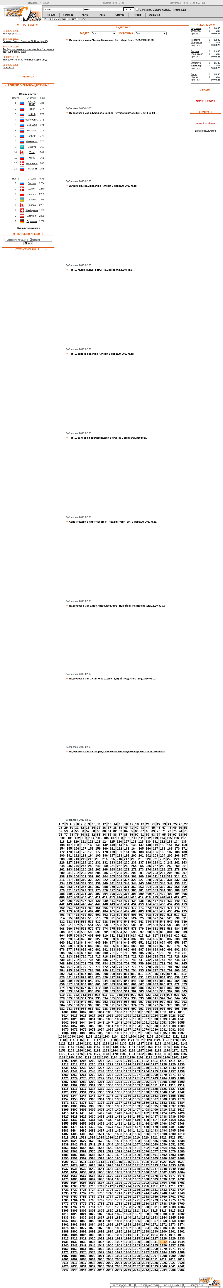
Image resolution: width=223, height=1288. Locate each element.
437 (155, 900)
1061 (109, 1026)
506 (134, 914)
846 (119, 981)
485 (112, 911)
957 (141, 1001)
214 (105, 859)
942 (162, 998)
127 (126, 841)
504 (119, 914)
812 (133, 974)
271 (126, 869)
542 (134, 921)
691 (169, 949)
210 (76, 859)
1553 (65, 1148)
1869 (136, 1224)
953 (112, 1001)
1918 (74, 1238)
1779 (82, 1203)
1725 (100, 1189)
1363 (118, 1099)
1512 (73, 1137)
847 (126, 981)
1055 (181, 1022)
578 (134, 928)
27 (186, 824)
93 (153, 834)
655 (169, 942)
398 (134, 894)
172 (62, 852)
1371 (65, 1102)
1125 (165, 1040)
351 (184, 883)
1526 (74, 1141)
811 (126, 974)
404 (177, 894)
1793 (82, 1207)
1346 (91, 1095)
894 (76, 991)
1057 (74, 1026)
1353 (154, 1095)
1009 (145, 1012)
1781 (100, 1203)
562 (148, 925)
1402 (91, 1109)
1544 (109, 1144)
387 (184, 890)
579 (141, 928)
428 (90, 900)
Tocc (32, 152)
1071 (74, 1029)
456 (162, 904)
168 (162, 848)
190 (62, 855)
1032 (100, 1019)
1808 (91, 1210)
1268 (145, 1075)
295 (169, 873)
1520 (145, 1137)
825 (98, 977)
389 (69, 894)
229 (83, 862)
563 (155, 925)
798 (162, 970)
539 (112, 921)
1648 (163, 1169)
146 (134, 845)
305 (112, 876)
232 (105, 862)
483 (98, 911)
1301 (65, 1085)
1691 (172, 1179)
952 (105, 1001)
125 (112, 841)
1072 (82, 1029)
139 (83, 845)
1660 (145, 1172)
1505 (136, 1134)
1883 (136, 1228)
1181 (131, 1054)
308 (134, 876)
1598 (91, 1158)
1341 (172, 1092)
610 (105, 935)
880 (105, 987)
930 (76, 998)
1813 (136, 1210)
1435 (136, 1116)
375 (98, 890)
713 (69, 956)
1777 (65, 1203)
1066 (154, 1026)
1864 (91, 1224)
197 (112, 855)
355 (83, 887)
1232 (74, 1068)
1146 (88, 1047)
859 (83, 984)
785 (69, 970)
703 (126, 953)
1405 (118, 1109)
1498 (74, 1134)
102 (77, 838)
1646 (145, 1169)
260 (177, 866)
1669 (100, 1175)
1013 (180, 1012)
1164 (114, 1050)
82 (93, 834)
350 (177, 883)
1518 (127, 1137)
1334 (109, 1092)
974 (134, 1005)
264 (76, 869)
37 (109, 827)
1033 (109, 1019)
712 (62, 956)
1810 (109, 1210)
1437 (154, 1116)
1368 (163, 1099)
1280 (127, 1078)
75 (186, 831)
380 (134, 890)
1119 (113, 1040)
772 (105, 967)
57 (88, 831)
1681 (82, 1179)
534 (76, 921)
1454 (181, 1120)
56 (82, 831)
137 (69, 845)
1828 (145, 1214)
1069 (181, 1026)
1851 (100, 1221)
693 (184, 949)
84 (104, 834)
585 (184, 928)
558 (119, 925)
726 (162, 956)
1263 (100, 1075)
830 (134, 977)
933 (98, 998)
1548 (145, 1144)
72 (169, 831)
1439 (172, 1116)
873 (184, 984)
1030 (82, 1019)
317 (69, 880)
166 (148, 848)
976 (148, 1005)
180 (119, 852)
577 (126, 928)
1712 (109, 1186)
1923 (118, 1238)
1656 (109, 1172)
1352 (145, 1095)
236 (134, 862)
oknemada (31, 163)
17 (131, 824)
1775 (172, 1200)
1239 (136, 1068)
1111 (175, 1036)
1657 (118, 1172)
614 (133, 935)
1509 (172, 1134)
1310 (145, 1085)
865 (126, 984)
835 (169, 977)
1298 (163, 1081)
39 (120, 827)
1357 (65, 1099)
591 (98, 932)
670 (148, 946)
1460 (109, 1123)
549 (184, 921)
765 (184, 963)
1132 (97, 1043)
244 (62, 866)
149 (155, 845)
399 (141, 894)
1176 (88, 1054)
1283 (154, 1078)
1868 (127, 1224)
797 (155, 970)
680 (90, 949)
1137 (140, 1043)
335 (69, 883)
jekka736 (32, 125)
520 (105, 918)
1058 (82, 1026)
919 (126, 994)
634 (148, 939)
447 (98, 904)
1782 (109, 1203)
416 (133, 897)
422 (176, 897)
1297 (154, 1081)
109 (127, 838)
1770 (127, 1200)
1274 (74, 1078)
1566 (181, 1148)
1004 (100, 1012)
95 (164, 834)
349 (169, 883)
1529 (100, 1141)
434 (134, 900)
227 (69, 862)
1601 (118, 1158)
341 (112, 883)
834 (162, 977)
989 (112, 1008)
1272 (181, 1075)
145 (126, 845)
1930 (181, 1238)
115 (169, 838)
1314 (180, 1085)
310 (148, 876)
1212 (145, 1061)
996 (162, 1008)
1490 (127, 1130)
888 (162, 987)
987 (98, 1008)
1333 (100, 1092)
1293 (118, 1081)
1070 (65, 1029)
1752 (91, 1196)
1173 (62, 1054)
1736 (74, 1193)
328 (148, 880)
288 (119, 873)
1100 (80, 1036)
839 (69, 981)
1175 (79, 1054)
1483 (65, 1130)
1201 (175, 1057)
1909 (118, 1235)
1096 (172, 1033)
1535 (154, 1141)
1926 (145, 1238)
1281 (136, 1078)
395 (112, 894)
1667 (82, 1175)
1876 (74, 1228)
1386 (74, 1106)
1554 (74, 1148)
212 (90, 859)
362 (134, 887)
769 (83, 967)
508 (148, 914)
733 (83, 960)
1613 (100, 1162)
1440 (181, 1116)
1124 (157, 1040)
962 (177, 1001)
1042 (65, 1022)
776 (134, 967)
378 (119, 890)
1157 (184, 1047)
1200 (166, 1057)
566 (177, 925)
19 (142, 824)
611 (112, 935)
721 (126, 956)
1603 (136, 1158)
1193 (105, 1057)
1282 (145, 1078)
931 (83, 998)
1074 (100, 1029)
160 (105, 848)
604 (62, 935)
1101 (89, 1036)
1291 (100, 1081)
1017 (91, 1015)
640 (62, 942)
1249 (100, 1071)
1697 (100, 1182)
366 (162, 887)
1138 (149, 1043)
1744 (145, 1193)
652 (148, 942)
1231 (65, 1068)
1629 (118, 1165)
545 (155, 921)
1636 (181, 1165)
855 (184, 981)
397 (126, 894)
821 (69, 977)
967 (83, 1005)
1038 (154, 1019)
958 (148, 1001)
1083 (181, 1029)
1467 (172, 1123)
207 (184, 855)
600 (162, 932)
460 (62, 907)
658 (62, 946)
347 (155, 883)
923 (155, 994)
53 (66, 831)
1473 (100, 1127)
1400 (74, 1109)
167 (155, 848)
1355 (172, 1095)
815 (155, 974)
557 (112, 925)
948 (76, 1001)
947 (69, 1001)
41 (131, 827)
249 (98, 866)
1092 (136, 1033)
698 (90, 953)
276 (162, 869)
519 (98, 918)
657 (184, 942)
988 (105, 1008)
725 (155, 956)
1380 (145, 1102)
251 (112, 866)
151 (169, 845)
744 (162, 960)
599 (155, 932)
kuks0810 (32, 130)
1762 (181, 1196)
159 (98, 848)
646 (105, 942)
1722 (74, 1189)
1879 (100, 1228)
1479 (154, 1127)
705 (141, 953)
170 (177, 848)
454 (148, 904)
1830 (163, 1214)
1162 (97, 1050)
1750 (74, 1196)
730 (62, 960)
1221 (100, 1064)
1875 (65, 1228)
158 (90, 848)
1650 (181, 1169)
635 (155, 939)
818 (176, 974)
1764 (74, 1200)
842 (90, 981)
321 (98, 880)
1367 (154, 1099)
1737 (82, 1193)
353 (69, 887)
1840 (127, 1217)
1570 (91, 1151)
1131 (88, 1043)
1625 (82, 1165)
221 (155, 859)
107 (113, 838)
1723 (82, 1189)
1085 (74, 1033)
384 (162, 890)
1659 (136, 1172)
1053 (163, 1022)
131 (155, 841)
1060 (100, 1026)
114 (162, 838)
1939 (136, 1242)
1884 (145, 1228)
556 (105, 925)
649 (126, 942)
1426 (181, 1113)
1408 (145, 1109)
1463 (136, 1123)
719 (112, 956)
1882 (127, 1228)
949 (83, 1001)
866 (134, 984)
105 (98, 838)
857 (69, 984)
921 (141, 994)
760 (148, 963)
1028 (65, 1019)
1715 (136, 1186)
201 (141, 855)
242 (177, 862)
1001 (74, 1012)
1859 (172, 1221)
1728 (127, 1189)
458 (177, 904)
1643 (118, 1169)
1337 (136, 1092)
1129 (71, 1043)
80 (82, 834)
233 (112, 862)
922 (148, 994)
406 (62, 897)
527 (155, 918)
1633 (154, 1165)
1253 (136, 1071)
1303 (82, 1085)
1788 (163, 1203)
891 (184, 987)
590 (90, 932)
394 (105, 894)
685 (126, 949)
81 (88, 834)
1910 (127, 1235)
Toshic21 (32, 136)
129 (141, 841)
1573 (118, 1151)
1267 (136, 1075)
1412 (180, 1109)
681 (98, 949)
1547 (136, 1144)
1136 (131, 1043)
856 (62, 984)
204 (162, 855)
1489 (118, 1130)
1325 (154, 1088)
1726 (109, 1189)
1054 (172, 1022)
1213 (154, 1061)
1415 (82, 1113)
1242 (163, 1068)
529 (169, 918)
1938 (127, 1242)
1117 (96, 1040)
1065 (145, 1026)
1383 (172, 1102)
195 (98, 855)
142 (105, 845)
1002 (82, 1012)
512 (176, 914)
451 (126, 904)
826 (105, 977)
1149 (114, 1047)
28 (60, 827)
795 (141, 970)
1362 (109, 1099)
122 (90, 841)
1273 (65, 1078)
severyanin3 (32, 119)
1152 (140, 1047)
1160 (79, 1050)
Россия (32, 183)
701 (112, 953)
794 (134, 970)
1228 (163, 1064)
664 (105, 946)
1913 (154, 1235)
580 (148, 928)
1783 (118, 1203)
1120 (122, 1040)
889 (169, 987)
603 (184, 932)
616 (148, 935)
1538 (181, 1141)
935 (112, 998)
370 (62, 890)
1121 (131, 1040)
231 (98, 862)
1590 (145, 1155)
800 (177, 970)
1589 (136, 1155)
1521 (154, 1137)
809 (112, 974)
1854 (127, 1221)
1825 (118, 1214)
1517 (118, 1137)
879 (98, 987)
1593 (172, 1155)
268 (105, 869)
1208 (109, 1061)
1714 (127, 1186)
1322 (127, 1088)
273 (141, 869)
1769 (118, 1200)
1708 (74, 1186)
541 (126, 921)
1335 (118, 1092)
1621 (172, 1162)
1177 (97, 1054)
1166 (131, 1050)
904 (148, 991)
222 (162, 859)
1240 (145, 1068)
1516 (109, 1137)
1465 (154, 1123)
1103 (106, 1036)
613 (126, 935)
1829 (154, 1214)
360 (119, 887)
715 (83, 956)
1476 (127, 1127)
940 (148, 998)
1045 (91, 1022)
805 (83, 974)
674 (177, 946)
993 (141, 1008)
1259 (65, 1075)
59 (98, 831)
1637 (65, 1169)
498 (76, 914)
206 (177, 855)
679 (83, 949)
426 (76, 900)
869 (155, 984)
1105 (123, 1036)
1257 (172, 1071)
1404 (109, 1109)
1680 (74, 1179)
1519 (136, 1137)
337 (83, 883)
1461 (118, 1123)
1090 (118, 1033)
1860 (181, 1221)
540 (119, 921)
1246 (74, 1071)
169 (169, 848)
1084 (65, 1033)
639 (184, 939)
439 (169, 900)
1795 (100, 1207)
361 (126, 887)
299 (69, 876)
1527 (82, 1141)
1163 (105, 1050)
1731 (154, 1189)
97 (175, 834)
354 (76, 887)
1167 (140, 1050)
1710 (91, 1186)
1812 (127, 1210)
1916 (180, 1235)
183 (141, 852)
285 (98, 873)
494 (177, 911)
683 (112, 949)
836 (177, 977)
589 (83, 932)
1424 (163, 1113)
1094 (154, 1033)
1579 (172, 1151)
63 (120, 831)
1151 (131, 1047)
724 (148, 956)
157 (83, 848)
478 (62, 911)
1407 (136, 1109)
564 (162, 925)
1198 (148, 1057)
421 (169, 897)
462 (76, 907)
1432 (109, 1116)
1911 (136, 1235)
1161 (88, 1050)
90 (137, 834)
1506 (145, 1134)
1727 (118, 1189)
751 (83, 963)
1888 (181, 1228)
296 (177, 873)
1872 (163, 1224)
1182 (140, 1054)
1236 (109, 1068)
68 (147, 831)
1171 (175, 1050)
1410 (163, 1109)
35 (98, 827)
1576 (145, 1151)
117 (183, 838)
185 (155, 852)
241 (169, 862)
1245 (65, 1071)
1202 (184, 1057)
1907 (100, 1235)
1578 (163, 1151)
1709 (82, 1186)
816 (162, 974)
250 (105, 866)
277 (169, 869)
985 (83, 1008)
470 (134, 907)
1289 (82, 1081)
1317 (82, 1088)
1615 (118, 1162)
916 (105, 994)
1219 (82, 1064)
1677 (172, 1175)
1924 (127, 1238)
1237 (118, 1068)
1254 (145, 1071)
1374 (91, 1102)
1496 (181, 1130)
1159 (71, 1050)
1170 (166, 1050)
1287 (65, 1081)
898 (105, 991)
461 (69, 907)
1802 (163, 1207)
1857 (154, 1221)
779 (155, 967)
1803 (172, 1207)
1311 (154, 1085)
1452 (163, 1120)
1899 (154, 1231)
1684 (109, 1179)
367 (169, 887)
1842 (145, 1217)
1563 (154, 1148)
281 (69, 873)
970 (105, 1005)
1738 (91, 1193)
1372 (74, 1102)
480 (76, 911)
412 (105, 897)
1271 (172, 1075)
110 (134, 838)
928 (62, 998)
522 (119, 918)
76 (60, 834)
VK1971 (32, 147)
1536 (163, 1141)
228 (76, 862)
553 (83, 925)
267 (98, 869)
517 (83, 918)
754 (105, 963)
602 (177, 932)
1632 (145, 1165)
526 (148, 918)
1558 (109, 1148)
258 (162, 866)
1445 (100, 1120)
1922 (109, 1238)
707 (155, 953)
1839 (118, 1217)
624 (76, 939)
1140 (166, 1043)
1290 (91, 1081)
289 (126, 873)
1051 (145, 1022)
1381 (154, 1102)
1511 (65, 1137)
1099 (71, 1036)
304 (105, 876)
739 (126, 960)
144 (119, 845)
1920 (91, 1238)
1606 (163, 1158)
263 (69, 869)
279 (184, 869)
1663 (172, 1172)
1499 (82, 1134)
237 (141, 862)
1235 (100, 1068)
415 (126, 897)
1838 (109, 1217)
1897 (136, 1231)
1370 (181, 1099)
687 (141, 949)
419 (155, 897)
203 (155, 855)
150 (162, 845)
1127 (183, 1040)
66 (137, 831)
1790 (181, 1203)
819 (184, 974)
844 (105, 981)
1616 (127, 1162)
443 (69, 904)
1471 (82, 1127)
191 (69, 855)
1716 (145, 1186)
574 (105, 928)
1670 (109, 1175)
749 (69, 963)
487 (126, 911)
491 (155, 911)
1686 (127, 1179)
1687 (136, 1179)
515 (69, 918)
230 (90, 862)
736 (105, 960)
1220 (91, 1064)
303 (98, 876)
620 (176, 935)
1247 (82, 1071)
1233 (82, 1068)
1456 (74, 1123)
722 (134, 956)
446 (90, 904)
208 (62, 859)
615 (141, 935)
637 (169, 939)
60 (104, 831)
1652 (74, 1172)
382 (148, 890)
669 (141, 946)
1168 (149, 1050)
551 (69, 925)
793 (126, 970)
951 (98, 1001)
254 (134, 866)
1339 (154, 1092)
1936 (109, 1242)
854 (177, 981)
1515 (100, 1137)
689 (155, 949)
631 (126, 939)
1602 (127, 1158)
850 (148, 981)
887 (155, 987)
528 (162, 918)
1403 (100, 1109)
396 (119, 894)
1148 (105, 1047)
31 (77, 827)
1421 (136, 1113)
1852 (109, 1221)
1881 (118, 1228)
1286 (181, 1078)
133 (169, 841)
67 (142, 831)
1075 (109, 1029)
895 (83, 991)
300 (76, 876)
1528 (91, 1141)
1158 (62, 1050)
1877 (82, 1228)
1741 (118, 1193)
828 (119, 977)
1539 (65, 1144)
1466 (163, 1123)
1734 (181, 1189)
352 (62, 887)
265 (83, 869)
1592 (163, 1155)
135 (184, 841)
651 (141, 942)
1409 (154, 1109)
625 (83, 939)
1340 (163, 1092)
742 (148, 960)
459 (184, 904)
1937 (118, 1242)
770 (90, 967)
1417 (100, 1113)
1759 (154, 1196)
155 (69, 848)
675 (184, 946)
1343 (65, 1095)
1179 (114, 1054)
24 (169, 824)
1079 (145, 1029)
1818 (180, 1210)
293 (155, 873)
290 (134, 873)
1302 (74, 1085)
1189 (70, 1057)
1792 (74, 1207)
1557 (100, 1148)
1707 (65, 1186)
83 (98, 834)
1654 (91, 1172)
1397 (172, 1106)
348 (162, 883)
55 (77, 831)
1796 (109, 1207)
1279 (118, 1078)
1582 (74, 1155)
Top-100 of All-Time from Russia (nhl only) (25, 59)
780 (162, 967)
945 (184, 998)
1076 (118, 1029)
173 (69, 852)
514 (62, 918)
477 (184, 907)
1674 (145, 1175)
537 (98, 921)
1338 (145, 1092)
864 (119, 984)
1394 (145, 1106)
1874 (181, 1224)
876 (76, 987)
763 (169, 963)
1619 (154, 1162)
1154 (158, 1047)
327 (141, 880)
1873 (172, 1224)
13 (110, 824)
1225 (136, 1064)
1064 (136, 1026)
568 (62, 928)
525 (141, 918)
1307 (118, 1085)
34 (93, 827)
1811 (118, 1210)
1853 (118, 1221)
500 (90, 914)
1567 (65, 1151)
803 (69, 974)
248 (90, 866)
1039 (163, 1019)
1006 (118, 1012)
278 (177, 869)
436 (148, 900)
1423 (154, 1113)
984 (76, 1008)
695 (69, 953)
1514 (91, 1137)
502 (105, 914)
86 (115, 834)
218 (133, 859)
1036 (136, 1019)
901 (126, 991)
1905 (82, 1235)
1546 (127, 1144)
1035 (127, 1019)
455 (155, 904)
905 (155, 991)
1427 (65, 1116)
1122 (139, 1040)
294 (162, 873)
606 (76, 935)
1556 (91, 1148)
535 (83, 921)
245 (69, 866)
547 (169, 921)
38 (115, 827)
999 (184, 1008)
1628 (109, 1165)
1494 (163, 1130)
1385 (65, 1106)
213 (97, 859)
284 (90, 873)
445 (83, 904)
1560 (127, 1148)
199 (126, 855)
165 (141, 848)
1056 (65, 1026)
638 (177, 939)
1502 (109, 1134)
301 (83, 876)
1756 (127, 1196)
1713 (118, 1186)
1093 (145, 1033)
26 (180, 824)
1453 (172, 1120)
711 (184, 953)
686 (134, 949)
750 (76, 963)
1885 (154, 1228)
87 (120, 834)
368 (177, 887)
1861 (65, 1224)
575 (112, 928)
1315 (65, 1088)
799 (169, 970)
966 (76, 1005)
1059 (91, 1026)
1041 (181, 1019)
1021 (127, 1015)
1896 (127, 1231)
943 (169, 998)
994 (148, 1008)
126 (119, 841)
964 (62, 1005)
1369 (172, 1099)
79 (77, 834)
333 (184, 880)
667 (126, 946)
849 (141, 981)
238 (148, 862)
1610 (74, 1162)
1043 (74, 1022)
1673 (136, 1175)
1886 (163, 1228)
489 (141, 911)
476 (177, 907)
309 (141, 876)
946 (62, 1001)
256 (148, 866)
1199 (157, 1057)
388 (62, 894)
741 (141, 960)
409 (83, 897)
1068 (172, 1026)
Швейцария (31, 210)
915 (97, 994)
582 (162, 928)
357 (98, 887)
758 (134, 963)
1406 (127, 1109)
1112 (184, 1036)
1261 (82, 1075)
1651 (65, 1172)
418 (148, 897)
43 (142, 827)
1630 (127, 1165)
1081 (163, 1029)
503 (112, 914)
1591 (154, 1155)
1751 (82, 1196)
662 (90, 946)
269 (112, 869)
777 (141, 967)
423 (184, 897)
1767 (100, 1200)
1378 (127, 1102)
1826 (127, 1214)
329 (155, 880)
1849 (82, 1221)
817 (169, 974)
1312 (163, 1085)
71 (164, 831)
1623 (65, 1165)
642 (76, 942)
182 (134, 852)
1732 (163, 1189)
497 (69, 914)
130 (148, 841)
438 (162, 900)
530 (177, 918)
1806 (74, 1210)
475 (169, 907)
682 (105, 949)
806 (90, 974)
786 (76, 970)
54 (71, 831)
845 (112, 981)
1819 (65, 1214)
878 (90, 987)
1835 (82, 1217)
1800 (145, 1207)
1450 (145, 1120)
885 (141, 987)
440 (177, 900)
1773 (154, 1200)
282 (76, 873)
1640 (91, 1169)
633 (141, 939)
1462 (127, 1123)
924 (162, 994)
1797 (118, 1207)
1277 (100, 1078)
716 (90, 956)
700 (105, 953)
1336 (127, 1092)
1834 (74, 1217)
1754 (109, 1196)
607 (83, 935)
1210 (127, 1061)
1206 (91, 1061)
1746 (163, 1193)
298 (62, 876)
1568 (74, 1151)
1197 (140, 1057)
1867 (118, 1224)
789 (98, 970)
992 (134, 1008)
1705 (172, 1182)
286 (105, 873)
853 (169, 981)
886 (148, 987)
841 (83, 981)
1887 (172, 1228)
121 (83, 841)
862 (105, 984)
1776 (181, 1200)
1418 (109, 1113)
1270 (163, 1075)
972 (119, 1005)
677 (69, 949)
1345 (82, 1095)
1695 (82, 1182)
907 (169, 991)
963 (184, 1001)
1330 (74, 1092)
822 (76, 977)
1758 (145, 1196)
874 (62, 987)
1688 (145, 1179)
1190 (79, 1057)
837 (184, 977)
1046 (100, 1022)
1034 (118, 1019)
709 (169, 953)
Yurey (32, 157)
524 (134, 918)
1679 (65, 1179)
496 (62, 914)
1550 (163, 1144)
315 (184, 876)
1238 (127, 1068)
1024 (154, 1015)
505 (126, 914)
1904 (74, 1235)
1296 (145, 1081)
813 (141, 974)
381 (141, 890)
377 (112, 890)
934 (105, 998)
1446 (109, 1120)
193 (83, 855)
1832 (181, 1214)
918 (119, 994)
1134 (114, 1043)
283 (83, 873)
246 (76, 866)
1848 (74, 1221)
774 (119, 967)
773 (112, 967)
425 (69, 900)
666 (119, 946)
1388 (91, 1106)
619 (169, 935)
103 (84, 838)
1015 (74, 1015)
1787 (154, 1203)
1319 (100, 1088)
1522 (163, 1137)
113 (155, 838)
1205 (82, 1061)
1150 (123, 1047)
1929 (172, 1238)
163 (126, 848)
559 (126, 925)
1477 (136, 1127)
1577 (154, 1151)
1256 (163, 1071)
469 (126, 907)
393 (98, 894)
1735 (65, 1193)
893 (69, 991)
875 (69, 987)
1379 (136, 1102)
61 (109, 831)
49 (175, 827)
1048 (118, 1022)
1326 (163, 1088)
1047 (109, 1022)
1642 (109, 1169)
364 (148, 887)
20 (148, 824)
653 (155, 942)
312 (162, 876)
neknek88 (32, 168)
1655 (100, 1172)
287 (112, 873)
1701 (136, 1182)
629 (112, 939)
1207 (100, 1061)
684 (119, 949)
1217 (65, 1064)
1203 (65, 1061)
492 (162, 911)
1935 (100, 1242)
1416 (91, 1113)
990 (119, 1008)
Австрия (31, 216)
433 (126, 900)
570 (76, 928)
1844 (163, 1217)
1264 (109, 1075)
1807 (82, 1210)
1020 (118, 1015)
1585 (100, 1155)
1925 (136, 1238)
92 (147, 834)
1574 (127, 1151)
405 (184, 894)
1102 (97, 1036)
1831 (172, 1214)
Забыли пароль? (162, 9)
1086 (82, 1033)
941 (155, 998)
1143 (62, 1047)
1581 (65, 1155)
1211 (136, 1061)
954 (119, 1001)
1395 (154, 1106)
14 (115, 824)
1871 (154, 1224)
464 (90, 907)
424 (62, 900)
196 (105, 855)
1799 (136, 1207)
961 (169, 1001)
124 (105, 841)
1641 (100, 1169)
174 (76, 852)
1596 (74, 1158)
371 (69, 890)
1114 (71, 1040)
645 (98, 942)
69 (153, 831)
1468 (181, 1123)
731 (69, 960)
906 (162, 991)
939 (141, 998)
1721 (65, 1189)
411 (97, 897)
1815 (154, 1210)
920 (133, 994)
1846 (181, 1217)
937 (126, 998)
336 (76, 883)
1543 (100, 1144)
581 (155, 928)
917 (112, 994)
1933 (82, 1242)
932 (90, 998)
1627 (100, 1165)
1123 (148, 1040)
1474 (109, 1127)
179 (112, 852)
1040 (172, 1019)
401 (155, 894)
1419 (118, 1113)
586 (62, 932)
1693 (65, 1182)
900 (119, 991)
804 (76, 974)
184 (148, 852)
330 (162, 880)
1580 (181, 1151)
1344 (74, 1095)
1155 (166, 1047)
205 (169, 855)
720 (119, 956)
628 (105, 939)
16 (126, 824)
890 (177, 987)
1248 (91, 1071)
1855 (136, 1221)
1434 (127, 1116)
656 (177, 942)
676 (62, 949)
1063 (127, 1026)
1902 (181, 1231)
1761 (172, 1196)
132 (162, 841)
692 (177, 949)
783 (184, 967)
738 (119, 960)
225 (184, 859)
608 (90, 935)
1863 (82, 1224)
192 (76, 855)
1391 (118, 1106)
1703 (154, 1182)
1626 (91, 1165)
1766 (91, 1200)
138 (76, 845)
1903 (65, 1235)
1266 (127, 1075)
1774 (163, 1200)
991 (126, 1008)
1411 (172, 1109)
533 (69, 921)
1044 (82, 1022)
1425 (172, 1113)
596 (134, 932)
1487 (100, 1130)
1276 (91, 1078)
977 (155, 1005)
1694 (74, 1182)
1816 (163, 1210)
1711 (100, 1186)
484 (105, 911)
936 (119, 998)
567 (184, 925)
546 (162, 921)
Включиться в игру (28, 228)
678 (76, 949)
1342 (181, 1092)
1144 (71, 1047)
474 (162, 907)
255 (141, 866)
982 (62, 1008)
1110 (167, 1036)
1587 (118, 1155)
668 (134, 946)
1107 (141, 1036)
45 (153, 827)
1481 (172, 1127)
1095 (163, 1033)
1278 (109, 1078)
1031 (91, 1019)
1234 (91, 1068)
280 (62, 873)
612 (119, 935)
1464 (145, 1123)
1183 (149, 1054)
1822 (91, 1214)
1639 (82, 1169)
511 (169, 914)
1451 (154, 1120)
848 (134, 981)
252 (119, 866)
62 (115, 831)
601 (169, 932)
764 (177, 963)
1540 (74, 1144)
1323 (136, 1088)
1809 (100, 1210)
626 (90, 939)
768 (76, 967)
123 (97, 841)
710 (177, 953)
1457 (82, 1123)
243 (184, 862)
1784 (127, 1203)
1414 (74, 1113)
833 (155, 977)
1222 (109, 1064)
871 (169, 984)
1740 (109, 1193)
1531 (118, 1141)
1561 (136, 1148)
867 (141, 984)
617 (155, 935)
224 (176, 859)
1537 (172, 1141)
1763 (65, 1200)
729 (184, 956)
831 (141, 977)
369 (184, 887)
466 (105, 907)
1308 (127, 1085)
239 (155, 862)
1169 (158, 1050)
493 (169, 911)
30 (71, 827)
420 (162, 897)
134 (176, 841)
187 (169, 852)
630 (119, 939)
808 (105, 974)
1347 (100, 1095)
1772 (145, 1200)
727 (169, 956)
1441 (65, 1120)
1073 (91, 1029)
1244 (181, 1068)
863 (112, 984)
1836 (91, 1217)
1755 (118, 1196)
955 (126, 1001)
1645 (136, 1169)
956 (134, 1001)
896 (90, 991)
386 (177, 890)
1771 (136, 1200)
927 (184, 994)
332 (177, 880)
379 (126, 890)
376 (105, 890)
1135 (123, 1043)
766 (62, 967)
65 (131, 831)
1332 (91, 1092)
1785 (136, 1203)
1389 (100, 1106)
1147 (97, 1047)
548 (177, 921)
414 (119, 897)
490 (148, 911)
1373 (82, 1102)
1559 (118, 1148)
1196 (131, 1057)
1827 (136, 1214)
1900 (163, 1231)
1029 (74, 1019)
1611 (82, 1162)
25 (175, 824)
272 (134, 869)
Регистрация (179, 9)
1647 (154, 1169)
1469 (65, 1127)
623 (69, 939)
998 (177, 1008)
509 (155, 914)
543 (141, 921)
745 (169, 960)
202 (148, 855)
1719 (172, 1186)
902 (134, 991)
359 (112, 887)
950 (90, 1001)
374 (90, 890)
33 (88, 827)
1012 (172, 1012)
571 (83, 928)
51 (186, 827)
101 (70, 838)
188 (177, 852)
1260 (74, 1075)
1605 (154, 1158)
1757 (136, 1196)
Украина (31, 199)
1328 (181, 1088)
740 (134, 960)
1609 (65, 1162)
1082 (172, 1029)
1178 (105, 1054)
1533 (136, 1141)
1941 (154, 1242)
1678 (181, 1175)
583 (169, 928)
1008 (136, 1012)
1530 (109, 1141)
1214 (163, 1061)
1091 (127, 1033)
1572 (109, 1151)
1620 (163, 1162)
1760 (163, 1196)
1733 (172, 1189)
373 (83, 890)
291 (141, 873)
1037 (145, 1019)
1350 (127, 1095)
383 (155, 890)
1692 (181, 1179)
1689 (154, 1179)
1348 (109, 1095)
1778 (74, 1203)
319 (83, 880)
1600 (109, 1158)
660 (76, 946)
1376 (109, 1102)
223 (169, 859)
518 (90, 918)
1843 (154, 1217)
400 (148, 894)
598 (148, 932)
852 (198, 3)
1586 (109, 1155)
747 (184, 960)
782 (177, 967)
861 (98, 984)
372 (76, 890)
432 (119, 900)
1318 (91, 1088)
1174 (71, 1054)
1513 (82, 1137)
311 (155, 876)
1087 (91, 1033)
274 (148, 869)
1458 (91, 1123)
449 (112, 904)
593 (112, 932)
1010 (154, 1012)
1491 (136, 1130)
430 (105, 900)
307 (126, 876)
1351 (136, 1095)
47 (164, 827)
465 (98, 907)
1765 (82, 1200)
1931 (65, 1242)
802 (62, 974)
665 (112, 946)
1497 (65, 1134)
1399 (65, 1109)
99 (186, 834)
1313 (172, 1085)
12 (104, 824)
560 (134, 925)
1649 (172, 1169)
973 (126, 1005)
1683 (100, 1179)
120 (76, 841)
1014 (65, 1015)
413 (112, 897)
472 (148, 907)
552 (76, 925)
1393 (136, 1106)
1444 (91, 1120)
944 (177, 998)
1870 (145, 1224)
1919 (82, 1238)
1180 (123, 1054)
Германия (32, 221)
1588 (127, 1155)
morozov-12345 (32, 103)
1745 (154, 1193)
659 (69, 946)
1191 (87, 1057)
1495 (172, 1130)
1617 (136, 1162)
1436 (145, 1116)
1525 (65, 1141)
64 (126, 831)
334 (62, 883)
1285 (172, 1078)
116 (176, 838)
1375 (100, 1102)
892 (62, 991)
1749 (65, 1196)
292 (148, 873)
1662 (163, 1172)
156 (76, 848)
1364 (127, 1099)
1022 (136, 1015)
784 (62, 970)
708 (162, 953)
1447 (118, 1120)
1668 (91, 1175)
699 (98, 953)
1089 (109, 1033)
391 (83, 894)
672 (162, 946)
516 (76, 918)
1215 (172, 1061)
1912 (145, 1235)
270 (119, 869)
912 (76, 994)
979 (169, 1005)
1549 (154, 1144)
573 (98, 928)
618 (162, 935)
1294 (127, 1081)
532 (62, 921)
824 (90, 977)
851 (155, 981)
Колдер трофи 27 (12, 33)
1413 (65, 1113)
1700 (127, 1182)
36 (104, 827)
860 (90, 984)
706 (148, 953)
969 (98, 1005)
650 (134, 942)
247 (83, 866)
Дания (32, 188)
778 (148, 967)
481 (83, 911)
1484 (74, 1130)
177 (98, 852)
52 (60, 831)
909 (184, 991)
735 (98, 960)
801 (184, 970)
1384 (181, 1102)
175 (83, 852)
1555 (82, 1148)
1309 (136, 1085)
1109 (158, 1036)
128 (133, 841)
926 (176, 994)
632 (134, 939)
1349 (118, 1095)
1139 (158, 1043)
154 (62, 848)
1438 (163, 1116)
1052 (154, 1022)
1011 (163, 1012)
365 (155, 887)
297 (184, 873)
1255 (154, 1071)
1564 (163, 1148)
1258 (181, 1071)
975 (141, 1005)
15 (120, 824)
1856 (145, 1221)
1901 (172, 1231)
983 (69, 1008)
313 (169, 876)
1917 (65, 1238)
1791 (65, 1207)
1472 (91, 1127)
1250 (109, 1071)
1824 (109, 1214)
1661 (154, 1172)
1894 (109, 1231)
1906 (91, 1235)
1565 (172, 1148)
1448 (127, 1120)
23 (164, 824)
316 (62, 880)
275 (155, 869)
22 (158, 824)
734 (90, 960)
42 (137, 827)
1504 (127, 1134)
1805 (65, 1210)
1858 (163, 1221)
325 (126, 880)
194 (90, 855)
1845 (172, 1217)
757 (126, 963)
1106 (132, 1036)
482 (90, 911)
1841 (136, 1217)
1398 (181, 1106)
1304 (91, 1085)
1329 (65, 1092)
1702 (145, 1182)
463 (83, 907)
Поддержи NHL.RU (38, 3)
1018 (100, 1015)
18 (137, 824)
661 (83, 946)
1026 (172, 1015)
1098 (62, 1036)
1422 (145, 1113)
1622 (180, 1162)
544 (148, 921)
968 (90, 1005)
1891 (82, 1231)
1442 (74, 1120)
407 (69, 897)
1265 (118, 1075)
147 (141, 845)
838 (62, 981)
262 (62, 869)
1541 (82, 1144)
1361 (100, 1099)
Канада (32, 205)
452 (134, 904)
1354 (163, 1095)
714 (76, 956)
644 (90, 942)
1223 (118, 1064)
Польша (31, 194)
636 (162, 939)
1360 (91, 1099)
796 (148, 970)
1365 (136, 1099)
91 (142, 834)
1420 (127, 1113)
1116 (88, 1040)
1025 (163, 1015)
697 (83, 953)
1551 (172, 1144)
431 (112, 900)
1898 (145, 1231)
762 (162, 963)
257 (155, 866)
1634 (163, 1165)
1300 (181, 1081)
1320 (109, 1088)
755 (112, 963)
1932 (74, 1242)
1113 (62, 1040)
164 (134, 848)
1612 (91, 1162)
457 (169, 904)
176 (90, 852)
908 (177, 991)
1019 (109, 1015)
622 (62, 939)
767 (69, 967)
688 (148, 949)
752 (90, 963)
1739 (100, 1193)
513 (184, 914)
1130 (79, 1043)
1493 (154, 1130)
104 (91, 838)
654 (162, 942)
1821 (82, 1214)
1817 (172, 1210)
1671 (118, 1175)
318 (76, 880)
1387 (82, 1106)
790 (105, 970)
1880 (109, 1228)
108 (120, 838)
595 (126, 932)
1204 (74, 1061)
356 (90, 887)
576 (119, 928)
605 (69, 935)
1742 (127, 1193)
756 (119, 963)
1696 (91, 1182)
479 (69, 911)
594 (119, 932)
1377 (118, 1102)
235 (126, 862)
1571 (100, 1151)
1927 (154, 1238)
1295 (136, 1081)
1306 (109, 1085)
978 (162, 1005)
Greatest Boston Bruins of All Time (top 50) (25, 41)
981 (184, 1005)
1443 (82, 1120)
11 (99, 824)
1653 (82, 1172)
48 (169, 827)
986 (90, 1008)
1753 (100, 1196)
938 (134, 998)
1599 (100, 1158)
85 (109, 834)
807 (98, 974)
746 (177, 960)
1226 (145, 1064)
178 (105, 852)
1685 (118, 1179)
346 (148, 883)
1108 (150, 1036)
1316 (74, 1088)
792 (119, 970)
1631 (136, 1165)
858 (76, 984)
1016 (82, 1015)
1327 (172, 1088)
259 (169, 866)
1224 (127, 1064)
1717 (154, 1186)
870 (162, 984)
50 (180, 827)
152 (177, 845)
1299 (172, 1081)
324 (119, 880)
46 (158, 827)
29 (66, 827)
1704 (163, 1182)
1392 (127, 1106)
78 (71, 834)
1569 (82, 1151)
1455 (65, 1123)
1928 (163, 1238)
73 (175, 831)
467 (112, 907)
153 (184, 845)
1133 (105, 1043)
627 (98, 939)
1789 (172, 1203)
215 (112, 859)
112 (148, 838)
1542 (91, 1144)
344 (134, 883)
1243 (172, 1068)
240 (162, 862)
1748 (181, 1193)
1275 (82, 1078)
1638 (74, 1169)
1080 (154, 1029)
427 (83, 900)
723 (141, 956)
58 (93, 831)
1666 (74, 1175)
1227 (154, 1064)
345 (141, 883)
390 (76, 894)
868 (148, 984)
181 (126, 852)
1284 (163, 1078)
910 (62, 994)
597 (141, 932)
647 (112, 942)
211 (83, 859)
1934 (91, 1242)
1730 (145, 1189)
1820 (74, 1214)
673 (169, 946)
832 (148, 977)
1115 (79, 1040)
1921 (100, 1238)
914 (90, 994)
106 (106, 838)
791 (112, 970)
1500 (91, 1134)
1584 (91, 1155)
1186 (175, 1054)
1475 (118, 1127)
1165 (123, 1050)
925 (169, 994)
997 (169, 1008)
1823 (100, 1214)
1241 (154, 1068)
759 (141, 963)
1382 (163, 1102)
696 (76, 953)
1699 (118, 1182)
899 (112, 991)
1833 (65, 1217)
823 (83, 977)
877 (83, 987)
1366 (145, 1099)
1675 (154, 1175)
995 (155, 1008)
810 (119, 974)
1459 (100, 1123)
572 (90, 928)
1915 (172, 1235)
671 (155, 946)
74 (180, 831)
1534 (145, 1141)
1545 (118, 1144)
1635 (172, 1165)
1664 (181, 1172)
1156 (175, 1047)
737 (112, 960)
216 (119, 859)
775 (126, 967)
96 (169, 834)
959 (155, 1001)
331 (169, 880)
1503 (118, 1134)
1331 (82, 1092)
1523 (172, 1137)
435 (141, 900)
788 (90, 970)
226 (62, 862)
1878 (91, 1228)
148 (148, 845)
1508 (163, 1134)
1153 (149, 1047)
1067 (163, 1026)
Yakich (32, 114)
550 (62, 925)
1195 (122, 1057)
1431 (100, 1116)
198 (119, 855)
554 (90, 925)
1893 (100, 1231)
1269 (154, 1075)
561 (141, 925)
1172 (184, 1050)
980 (177, 1005)
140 (90, 845)
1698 (109, 1182)
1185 (166, 1054)
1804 (181, 1207)
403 (169, 894)
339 (98, 883)
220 (148, 859)
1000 (65, 1012)
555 (98, 925)
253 (126, 866)
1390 (109, 1106)
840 (76, 981)
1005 (109, 1012)
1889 (65, 1231)
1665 (65, 1175)
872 (177, 984)
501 (98, 914)
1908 (109, 1235)
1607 (172, 1158)
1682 (91, 1179)
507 (141, 914)
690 (162, 949)
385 (169, 890)
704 (134, 953)
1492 (145, 1130)
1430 (91, 1116)
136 (62, 845)
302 (90, 876)
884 (134, 987)
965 (69, 1005)
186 (162, 852)
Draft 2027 (8, 67)
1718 (163, 1186)
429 (98, 900)
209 (69, 859)
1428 (74, 1116)
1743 (136, 1193)
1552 (181, 1144)
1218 (74, 1064)
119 (69, 841)
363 (141, 887)
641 (69, 942)
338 (90, 883)
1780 (91, 1203)
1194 (114, 1057)
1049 (127, 1022)
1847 (65, 1221)
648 (119, 942)
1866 (109, 1224)
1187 (184, 1054)
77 (66, 834)
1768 (109, 1200)
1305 (100, 1085)
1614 (109, 1162)
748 (62, 963)
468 (119, 907)
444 (76, 904)
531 (184, 918)
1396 (163, 1106)
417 (141, 897)
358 (105, 887)
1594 (181, 1155)
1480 (163, 1127)
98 (180, 834)
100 (63, 838)
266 (90, 869)
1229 (172, 1064)
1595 (65, 1158)
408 (76, 897)
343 (126, 883)
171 (184, 848)
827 (112, 977)
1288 (74, 1081)
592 (105, 932)
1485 (82, 1130)
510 (162, 914)
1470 (74, 1127)
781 (169, 967)
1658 (127, 1172)
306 (119, 876)
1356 (181, 1095)
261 (184, 866)
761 (155, 963)
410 (90, 897)
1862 (74, 1224)
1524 (180, 1137)
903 (141, 991)
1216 (180, 1061)
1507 (154, 1134)
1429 (82, 1116)
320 (90, 880)
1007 (127, 1012)
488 (134, 911)
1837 (100, 1217)
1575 (136, 1151)
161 (112, 848)
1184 (158, 1054)
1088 (100, 1033)
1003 (91, 1012)
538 (105, 921)
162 (119, 848)
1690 (163, 1179)
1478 (145, 1127)
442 (62, 904)
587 (69, 932)
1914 (163, 1235)
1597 (82, 1158)
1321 (118, 1088)
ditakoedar (31, 141)
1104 (115, 1036)
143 (112, 845)
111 (141, 838)
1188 (61, 1057)
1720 (180, 1186)
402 (162, 894)
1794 (91, 1207)
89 (131, 834)
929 (69, 998)
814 (148, 974)
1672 (127, 1175)
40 (126, 827)
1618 (145, 1162)
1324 (145, 1088)
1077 (127, 1029)
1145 (79, 1047)
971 (112, 1005)
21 (153, 824)
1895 (118, 1231)
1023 (145, 1015)
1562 (145, 1148)
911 (69, 994)
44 (147, 827)
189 (184, 852)
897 (98, 991)
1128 (62, 1043)
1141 (175, 1043)
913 (83, 994)
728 (177, 956)
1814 (145, 1210)
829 (126, 977)
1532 (127, 1141)
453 (141, 904)
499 (83, 914)
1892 (91, 1231)
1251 (118, 1071)
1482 (181, 1127)
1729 (136, 1189)
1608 (181, 1158)
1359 (82, 1099)
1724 (91, 1189)
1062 (118, 1026)
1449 (136, 1120)
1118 (105, 1040)
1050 (136, 1022)
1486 (91, 1130)
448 (105, 904)
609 (98, 935)
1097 (181, 1033)
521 (112, 918)
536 (90, 921)
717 (98, 956)
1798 (127, 1207)
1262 (91, 1075)
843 (98, 981)
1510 (181, 1134)
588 (76, 932)
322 (105, 880)
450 (119, 904)
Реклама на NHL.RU (112, 3)
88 (126, 834)
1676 (163, 1175)
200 (134, 855)
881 (112, 987)
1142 (184, 1043)
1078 (136, 1029)
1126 (174, 1040)
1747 (172, 1193)
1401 (82, 1109)
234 (119, 862)
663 (98, 946)
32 (82, 827)
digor (32, 108)
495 (184, 911)
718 (105, 956)
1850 (91, 1221)
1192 (96, 1057)
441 (184, 900)
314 (176, 876)
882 (119, 987)
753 (98, 963)
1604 (145, 1158)
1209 (118, 1061)
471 (141, 907)
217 (126, 859)
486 (119, 911)
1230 (181, 1064)
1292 (109, 1081)
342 (119, 883)
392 (90, 894)
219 (141, 859)
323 (112, 880)
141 (98, 845)
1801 (154, 1207)
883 (126, 987)
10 (93, 824)
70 (158, 831)
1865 (100, 1224)
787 (83, 970)
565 (169, 925)
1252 (127, 1071)
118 (62, 841)
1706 (181, 1182)
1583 (82, 1155)
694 (62, 953)
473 (155, 907)
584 (177, 928)
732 (76, 960)
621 (184, 935)
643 (83, 942)
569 (69, 928)
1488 (109, 1130)
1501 (100, 1134)
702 (119, 953)
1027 (181, 1015)
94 (158, 834)
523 (126, 918)
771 (98, 967)
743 (155, 960)
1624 (74, 1165)
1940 (145, 1242)
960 (162, 1001)
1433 (118, 1116)
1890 (74, 1231)
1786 (145, 1203)
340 (105, 883)
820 (62, 977)
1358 (74, 1099)
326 (134, 880)
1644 (127, 1169)
